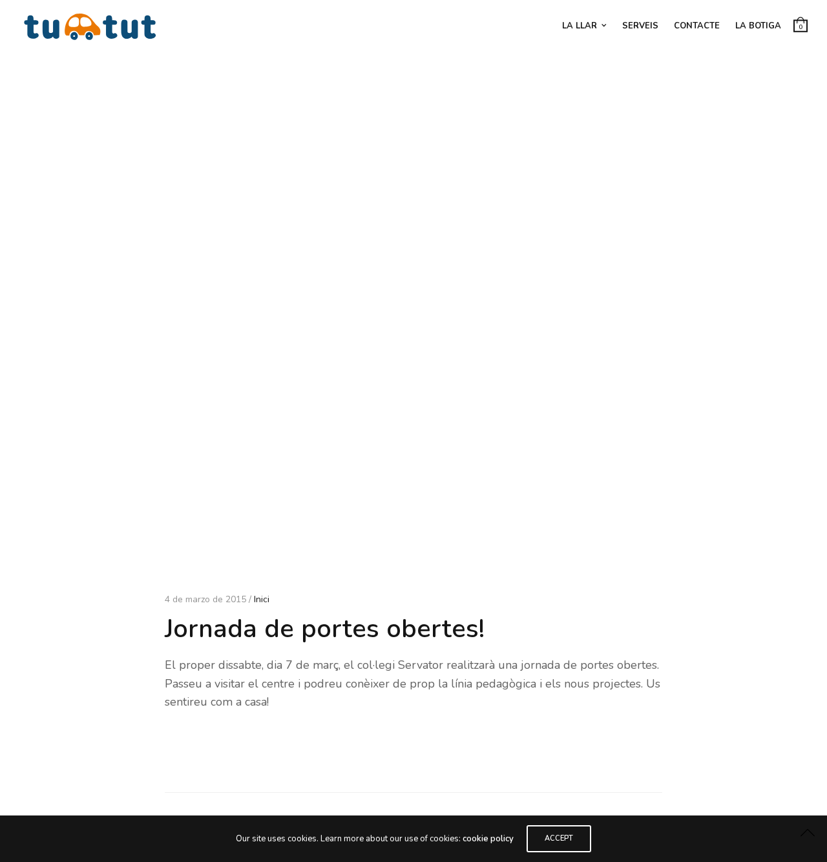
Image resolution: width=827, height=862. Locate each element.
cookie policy (488, 839)
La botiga (758, 26)
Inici (261, 599)
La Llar (579, 26)
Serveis (640, 26)
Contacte (697, 26)
